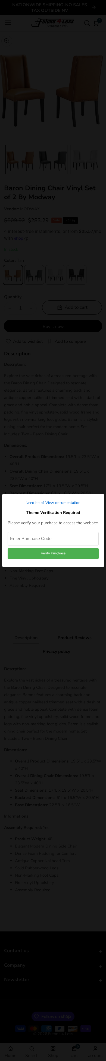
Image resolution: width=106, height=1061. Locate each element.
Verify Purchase (53, 553)
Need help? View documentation (53, 502)
